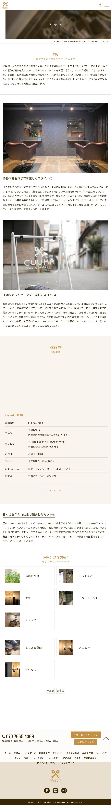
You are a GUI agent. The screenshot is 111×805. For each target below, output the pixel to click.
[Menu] (106, 5)
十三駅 (50, 690)
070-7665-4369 (35, 423)
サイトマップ (67, 762)
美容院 (60, 690)
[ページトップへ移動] (106, 738)
